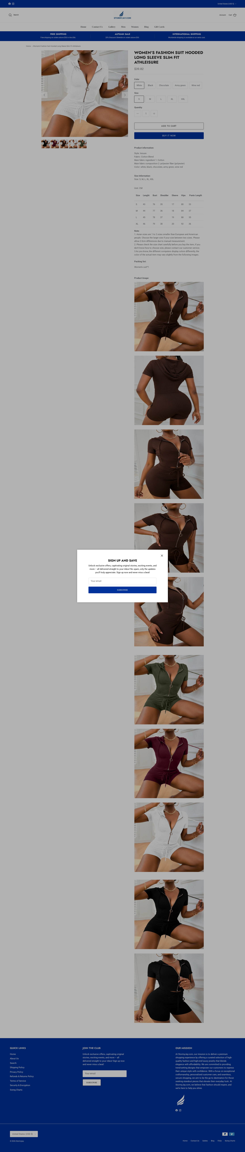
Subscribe (122, 590)
